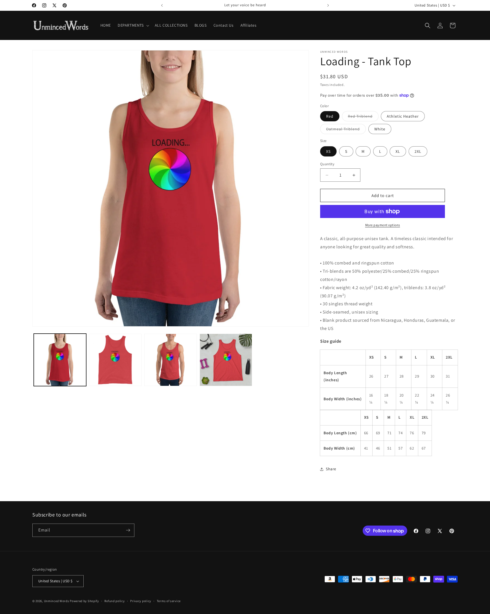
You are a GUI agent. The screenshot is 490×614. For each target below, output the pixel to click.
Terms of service (169, 601)
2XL (418, 151)
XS (328, 151)
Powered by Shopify (84, 601)
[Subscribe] (128, 530)
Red (329, 116)
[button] (132, 25)
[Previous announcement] (162, 5)
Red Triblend (363, 117)
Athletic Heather (403, 116)
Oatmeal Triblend (346, 130)
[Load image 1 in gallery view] (60, 360)
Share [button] (331, 468)
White (379, 129)
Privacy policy (140, 601)
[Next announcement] (328, 5)
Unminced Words (56, 601)
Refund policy (114, 601)
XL (398, 151)
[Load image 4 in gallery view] (170, 360)
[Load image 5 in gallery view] (226, 360)
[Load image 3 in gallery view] (115, 360)
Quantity (327, 164)
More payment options (382, 225)
